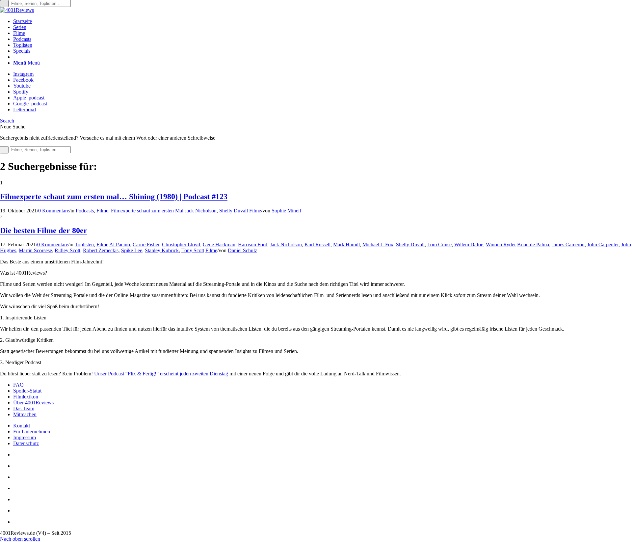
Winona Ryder (501, 244)
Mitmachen (25, 414)
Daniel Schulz (242, 250)
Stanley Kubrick (162, 250)
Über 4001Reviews (33, 402)
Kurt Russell (317, 244)
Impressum (24, 437)
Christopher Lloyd (181, 244)
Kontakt (21, 425)
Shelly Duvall (233, 210)
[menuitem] (322, 21)
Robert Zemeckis (100, 250)
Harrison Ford (252, 244)
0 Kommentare (53, 210)
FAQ (18, 385)
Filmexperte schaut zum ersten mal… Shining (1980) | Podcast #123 (113, 196)
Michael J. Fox (377, 244)
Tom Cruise (439, 244)
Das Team (23, 408)
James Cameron (568, 244)
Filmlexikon (25, 396)
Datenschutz (26, 443)
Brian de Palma (533, 244)
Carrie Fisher (146, 244)
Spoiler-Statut (27, 390)
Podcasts (85, 210)
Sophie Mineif (286, 210)
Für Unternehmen (31, 431)
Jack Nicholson (201, 210)
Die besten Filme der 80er (43, 230)
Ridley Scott (67, 250)
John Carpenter (603, 244)
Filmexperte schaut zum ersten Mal (147, 210)
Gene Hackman (219, 244)
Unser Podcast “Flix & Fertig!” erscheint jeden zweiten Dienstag (161, 373)
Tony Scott (192, 250)
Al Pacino (119, 244)
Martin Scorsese (35, 250)
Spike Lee (131, 250)
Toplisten (84, 244)
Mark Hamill (346, 244)
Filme (102, 210)
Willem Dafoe (468, 244)
